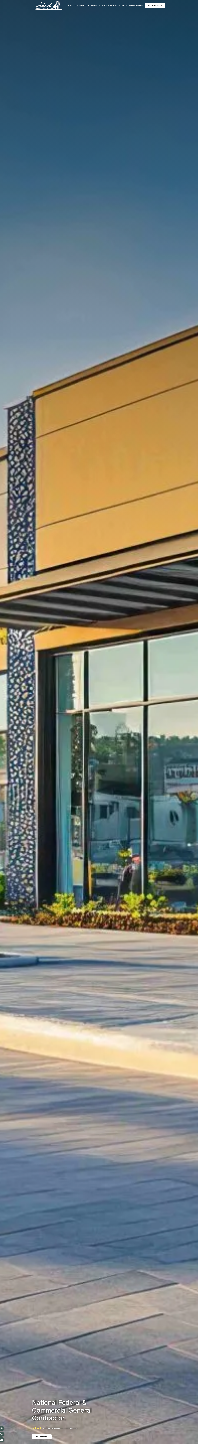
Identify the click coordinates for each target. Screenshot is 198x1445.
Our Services (81, 5)
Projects (95, 5)
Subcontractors (109, 5)
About (69, 5)
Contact (123, 5)
